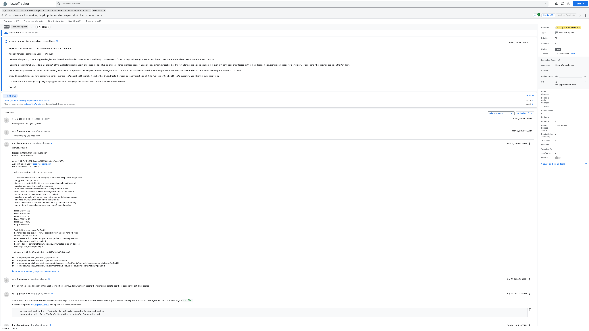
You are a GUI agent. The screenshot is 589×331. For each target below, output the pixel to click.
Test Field (545, 140)
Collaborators (547, 76)
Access (544, 54)
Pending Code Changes (545, 100)
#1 (57, 41)
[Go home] (2, 15)
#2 (533, 100)
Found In (545, 145)
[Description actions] (531, 42)
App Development (36, 11)
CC (542, 82)
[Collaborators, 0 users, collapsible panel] (570, 76)
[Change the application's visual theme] (556, 4)
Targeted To (546, 149)
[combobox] (303, 4)
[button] (563, 32)
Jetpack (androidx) (54, 11)
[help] (563, 4)
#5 (49, 325)
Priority (544, 38)
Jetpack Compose (73, 11)
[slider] (538, 175)
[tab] (11, 21)
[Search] (59, 4)
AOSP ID (545, 107)
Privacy (5, 328)
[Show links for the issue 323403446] (104, 10)
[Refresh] (6, 15)
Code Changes (545, 93)
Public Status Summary (547, 135)
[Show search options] (545, 4)
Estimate (545, 117)
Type (543, 33)
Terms (14, 328)
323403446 (97, 11)
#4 (533, 104)
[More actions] (585, 15)
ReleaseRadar (547, 112)
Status (544, 49)
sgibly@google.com (42, 164)
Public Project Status (544, 127)
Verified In (546, 153)
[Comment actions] (529, 143)
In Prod (544, 158)
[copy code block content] (530, 310)
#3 (48, 279)
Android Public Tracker (16, 11)
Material (86, 11)
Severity (545, 44)
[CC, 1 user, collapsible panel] (570, 81)
